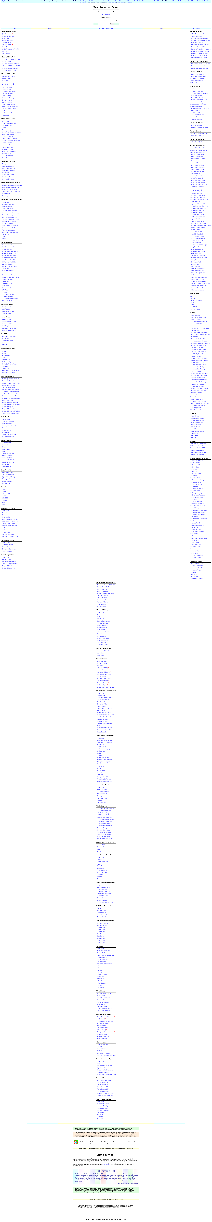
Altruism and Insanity (8, 83)
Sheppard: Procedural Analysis (11, 411)
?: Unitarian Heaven (196, 546)
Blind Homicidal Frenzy (104, 887)
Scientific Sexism (7, 102)
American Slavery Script (104, 993)
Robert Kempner (7, 423)
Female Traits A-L (102, 597)
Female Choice (101, 706)
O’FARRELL (73, 1123)
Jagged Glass (101, 864)
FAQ (15, 28)
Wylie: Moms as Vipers (197, 450)
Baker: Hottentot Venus (197, 165)
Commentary (102, 604)
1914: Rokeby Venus (105, 823)
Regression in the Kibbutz (104, 727)
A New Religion (6, 430)
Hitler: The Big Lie (195, 242)
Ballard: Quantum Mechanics (10, 378)
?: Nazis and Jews (195, 529)
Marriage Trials (101, 670)
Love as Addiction (102, 746)
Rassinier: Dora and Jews (198, 349)
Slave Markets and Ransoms (105, 1017)
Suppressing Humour (103, 644)
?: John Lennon (195, 521)
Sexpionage (100, 868)
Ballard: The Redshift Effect (10, 381)
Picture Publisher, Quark (9, 70)
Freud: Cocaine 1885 (103, 1084)
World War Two (101, 847)
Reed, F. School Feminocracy (199, 360)
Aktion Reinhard (195, 110)
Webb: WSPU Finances (104, 834)
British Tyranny (128, 0)
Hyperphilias (100, 744)
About (98, 885)
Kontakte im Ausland (196, 97)
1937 (110, 955)
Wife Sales (129, 2)
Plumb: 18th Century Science (199, 339)
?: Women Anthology (196, 555)
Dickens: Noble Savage (197, 214)
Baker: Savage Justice (197, 169)
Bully (5, 528)
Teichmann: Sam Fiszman (198, 401)
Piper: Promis (194, 336)
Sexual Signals (101, 606)
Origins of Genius (102, 721)
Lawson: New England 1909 (105, 1095)
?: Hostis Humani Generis (198, 506)
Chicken (4, 515)
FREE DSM (109, 28)
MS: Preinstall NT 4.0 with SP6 (11, 66)
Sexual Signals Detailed (10, 210)
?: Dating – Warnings (196, 493)
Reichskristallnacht (196, 102)
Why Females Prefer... (8, 294)
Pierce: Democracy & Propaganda (200, 334)
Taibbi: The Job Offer (196, 399)
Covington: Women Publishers (199, 199)
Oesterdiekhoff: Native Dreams (11, 396)
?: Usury (192, 549)
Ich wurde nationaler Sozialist (199, 93)
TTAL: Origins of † (195, 407)
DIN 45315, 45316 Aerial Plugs (11, 59)
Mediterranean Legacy (103, 749)
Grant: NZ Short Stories (197, 234)
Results (99, 851)
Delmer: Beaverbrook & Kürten (199, 206)
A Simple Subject (7, 432)
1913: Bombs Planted (104, 817)
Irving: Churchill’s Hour (197, 249)
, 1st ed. (8, 134)
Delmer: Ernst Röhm (196, 212)
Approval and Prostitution (104, 651)
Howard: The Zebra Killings (198, 245)
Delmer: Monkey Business (198, 208)
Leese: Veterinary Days (197, 270)
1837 (105, 963)
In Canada (100, 968)
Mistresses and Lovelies (104, 674)
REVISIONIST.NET (138, 1123)
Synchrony (100, 774)
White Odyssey (192, 0)
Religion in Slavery (102, 1034)
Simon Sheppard (106, 1164)
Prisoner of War (101, 910)
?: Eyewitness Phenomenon (198, 495)
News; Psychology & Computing (11, 132)
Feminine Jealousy (102, 667)
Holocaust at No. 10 (196, 568)
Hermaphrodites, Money (104, 712)
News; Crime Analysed (8, 174)
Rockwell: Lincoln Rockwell (198, 375)
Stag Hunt (7, 532)
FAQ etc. (4, 272)
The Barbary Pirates (103, 1002)
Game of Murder (101, 634)
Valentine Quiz (194, 435)
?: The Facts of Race (196, 497)
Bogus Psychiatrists (196, 300)
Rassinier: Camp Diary (197, 347)
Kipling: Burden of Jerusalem (198, 257)
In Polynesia (100, 987)
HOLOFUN (196, 28)
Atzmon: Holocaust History (198, 163)
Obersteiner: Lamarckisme (198, 78)
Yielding (99, 876)
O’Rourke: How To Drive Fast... (199, 328)
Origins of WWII (6, 313)
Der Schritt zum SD (196, 95)
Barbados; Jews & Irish (103, 1000)
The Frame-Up (6, 419)
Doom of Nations (102, 1119)
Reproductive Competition (104, 730)
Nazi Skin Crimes (7, 324)
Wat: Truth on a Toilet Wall (198, 443)
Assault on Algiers (102, 1038)
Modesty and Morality (8, 311)
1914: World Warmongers (105, 825)
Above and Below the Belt (104, 740)
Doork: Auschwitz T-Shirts (198, 217)
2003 (113, 955)
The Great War (101, 844)
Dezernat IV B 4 (195, 112)
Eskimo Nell (5, 368)
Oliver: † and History (196, 324)
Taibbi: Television (195, 397)
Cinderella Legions (102, 861)
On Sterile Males (102, 1051)
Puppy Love (100, 766)
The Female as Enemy (8, 275)
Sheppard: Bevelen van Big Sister (200, 64)
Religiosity (100, 1114)
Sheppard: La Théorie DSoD (198, 55)
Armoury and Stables (103, 1023)
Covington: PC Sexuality (197, 197)
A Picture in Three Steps (9, 336)
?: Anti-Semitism (195, 462)
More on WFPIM (8, 296)
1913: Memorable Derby (105, 819)
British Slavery (101, 995)
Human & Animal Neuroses (105, 1070)
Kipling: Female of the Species (199, 260)
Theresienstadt (101, 912)
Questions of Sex (112, 2)
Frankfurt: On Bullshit (196, 232)
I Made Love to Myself (196, 422)
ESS (98, 614)
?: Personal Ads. (195, 536)
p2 (12, 123)
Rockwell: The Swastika (197, 377)
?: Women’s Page (195, 557)
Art (191, 296)
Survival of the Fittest (103, 1104)
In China (99, 970)
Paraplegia (100, 755)
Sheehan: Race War (196, 392)
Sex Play (99, 768)
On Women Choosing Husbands (106, 1055)
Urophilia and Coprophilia (104, 781)
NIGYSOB (5, 498)
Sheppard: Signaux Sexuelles (199, 53)
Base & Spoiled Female (10, 232)
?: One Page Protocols (197, 531)
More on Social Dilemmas (9, 525)
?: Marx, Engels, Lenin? (197, 525)
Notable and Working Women (105, 687)
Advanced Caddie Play (8, 460)
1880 (109, 963)
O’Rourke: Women (195, 330)
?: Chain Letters (195, 478)
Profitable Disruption (103, 623)
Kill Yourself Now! (7, 283)
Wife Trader (193, 437)
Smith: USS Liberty (196, 395)
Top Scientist (5, 115)
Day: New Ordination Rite (197, 204)
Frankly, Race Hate (102, 917)
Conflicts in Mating (7, 544)
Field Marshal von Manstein (105, 902)
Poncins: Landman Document (199, 341)
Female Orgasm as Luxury (104, 708)
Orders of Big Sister (7, 288)
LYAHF (4, 496)
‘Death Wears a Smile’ (103, 915)
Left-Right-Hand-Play (8, 462)
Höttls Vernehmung (196, 119)
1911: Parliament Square (106, 813)
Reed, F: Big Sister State (197, 354)
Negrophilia (5, 285)
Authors (4, 353)
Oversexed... (100, 874)
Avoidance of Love (7, 472)
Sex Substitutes (7, 223)
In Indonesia (100, 976)
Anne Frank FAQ (7, 249)
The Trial (4, 343)
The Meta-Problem (7, 93)
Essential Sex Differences (10, 219)
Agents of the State (7, 153)
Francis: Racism (195, 229)
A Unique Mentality (102, 1106)
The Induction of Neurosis (10, 213)
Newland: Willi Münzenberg (198, 321)
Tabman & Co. (194, 433)
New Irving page (182, 0)
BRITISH (50, 28)
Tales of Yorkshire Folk (8, 142)
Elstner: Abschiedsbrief (197, 74)
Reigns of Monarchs (103, 1036)
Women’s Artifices (102, 663)
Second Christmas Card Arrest (11, 140)
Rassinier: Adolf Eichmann (198, 351)
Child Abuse (5, 268)
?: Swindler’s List (195, 544)
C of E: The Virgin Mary (197, 191)
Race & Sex (157, 0)
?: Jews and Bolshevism (197, 514)
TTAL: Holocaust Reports (197, 405)
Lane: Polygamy (195, 266)
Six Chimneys (194, 576)
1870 (107, 963)
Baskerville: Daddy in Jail (197, 180)
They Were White (102, 1006)
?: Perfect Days (194, 533)
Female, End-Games (103, 632)
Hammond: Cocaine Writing (105, 1093)
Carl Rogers (100, 796)
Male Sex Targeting (102, 719)
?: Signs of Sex (194, 540)
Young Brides (120, 2)
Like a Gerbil (100, 653)
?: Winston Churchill (196, 484)
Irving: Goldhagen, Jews (197, 251)
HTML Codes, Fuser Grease (10, 68)
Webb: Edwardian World (104, 832)
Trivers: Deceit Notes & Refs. (10, 413)
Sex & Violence (6, 158)
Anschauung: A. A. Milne (104, 1080)
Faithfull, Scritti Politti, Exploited (11, 191)
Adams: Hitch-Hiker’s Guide (198, 148)
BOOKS (101, 28)
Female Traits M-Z (102, 600)
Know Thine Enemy (7, 155)
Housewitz (193, 572)
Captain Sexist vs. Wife (197, 420)
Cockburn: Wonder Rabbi (197, 195)
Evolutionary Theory (103, 704)
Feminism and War (7, 147)
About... (4, 351)
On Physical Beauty (102, 1044)
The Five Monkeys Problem (10, 85)
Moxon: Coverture (195, 319)
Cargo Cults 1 (101, 940)
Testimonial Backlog (8, 98)
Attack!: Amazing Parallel (197, 158)
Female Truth (101, 710)
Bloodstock (100, 665)
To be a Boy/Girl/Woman (104, 779)
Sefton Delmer (6, 338)
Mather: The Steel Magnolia (198, 277)
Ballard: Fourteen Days (197, 171)
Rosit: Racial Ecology (8, 400)
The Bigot (193, 298)
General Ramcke (102, 900)
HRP (106, 1123)
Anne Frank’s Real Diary (9, 253)
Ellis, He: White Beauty (8, 387)
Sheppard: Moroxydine (8, 409)
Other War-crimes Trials (104, 891)
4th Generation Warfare (8, 76)
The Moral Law (101, 802)
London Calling (6, 95)
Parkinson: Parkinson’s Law (198, 332)
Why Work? (5, 172)
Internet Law (5, 281)
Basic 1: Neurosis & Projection (106, 584)
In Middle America (102, 957)
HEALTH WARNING (106, 14)
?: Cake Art (193, 475)
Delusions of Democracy (9, 149)
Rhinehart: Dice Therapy (197, 369)
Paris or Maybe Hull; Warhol (10, 189)
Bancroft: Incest (194, 173)
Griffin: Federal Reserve (197, 236)
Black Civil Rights (102, 793)
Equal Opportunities (7, 270)
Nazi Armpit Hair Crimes (9, 321)
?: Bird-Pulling (194, 467)
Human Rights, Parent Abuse (10, 277)
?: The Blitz (193, 469)
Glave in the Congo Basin (104, 953)
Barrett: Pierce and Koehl (197, 178)
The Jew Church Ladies (9, 108)
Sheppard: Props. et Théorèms (199, 47)
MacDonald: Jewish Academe (10, 394)
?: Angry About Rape (196, 460)
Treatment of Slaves (102, 1027)
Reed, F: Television (196, 356)
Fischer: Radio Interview (197, 227)
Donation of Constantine (9, 434)
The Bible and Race (8, 307)
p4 (15, 123)
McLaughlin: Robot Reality (198, 281)
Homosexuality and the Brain (105, 714)
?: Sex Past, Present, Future (198, 538)
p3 (14, 123)
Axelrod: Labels (6, 559)
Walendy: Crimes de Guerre (198, 57)
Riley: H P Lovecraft (196, 371)
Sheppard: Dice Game (8, 566)
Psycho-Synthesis (7, 455)
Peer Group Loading (9, 221)
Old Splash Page (7, 362)
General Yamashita (102, 898)
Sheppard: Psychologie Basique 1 (200, 49)
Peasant (4, 500)
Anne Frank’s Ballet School (10, 251)
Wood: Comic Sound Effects (198, 448)
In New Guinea (101, 981)
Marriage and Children (103, 672)
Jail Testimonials (7, 125)
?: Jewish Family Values (197, 512)
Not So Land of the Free (9, 168)
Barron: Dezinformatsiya (197, 182)
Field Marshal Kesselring (104, 893)
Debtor (4, 491)
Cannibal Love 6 (101, 938)
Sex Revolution (101, 770)
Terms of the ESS (7, 551)
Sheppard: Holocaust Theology (11, 404)
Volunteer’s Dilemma (8, 534)
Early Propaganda (102, 889)
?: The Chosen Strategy (197, 480)
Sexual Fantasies (102, 732)
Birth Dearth (137, 0)
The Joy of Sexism (195, 424)
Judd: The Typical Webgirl (198, 255)
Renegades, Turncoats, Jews (105, 1032)
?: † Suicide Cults (195, 482)
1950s (107, 981)
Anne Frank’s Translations (9, 260)
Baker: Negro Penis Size (197, 167)
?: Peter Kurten (194, 516)
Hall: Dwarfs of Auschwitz (197, 238)
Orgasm (99, 753)
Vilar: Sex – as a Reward (197, 410)
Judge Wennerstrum (8, 421)
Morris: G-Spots (195, 315)
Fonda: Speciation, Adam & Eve (11, 389)
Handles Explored (102, 627)
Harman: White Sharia (196, 240)
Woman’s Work (101, 866)
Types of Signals (7, 208)
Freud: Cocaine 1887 (103, 1089)
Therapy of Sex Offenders (104, 777)
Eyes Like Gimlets (7, 481)
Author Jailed (8, 123)
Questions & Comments (11, 298)
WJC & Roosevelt (7, 345)
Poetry (192, 304)
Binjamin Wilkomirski (8, 436)
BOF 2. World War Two (8, 264)
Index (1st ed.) (6, 234)
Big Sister (4, 0)
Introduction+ (5, 557)
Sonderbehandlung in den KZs (199, 108)
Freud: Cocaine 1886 (103, 1087)
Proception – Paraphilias (104, 762)
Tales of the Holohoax (196, 578)
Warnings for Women (8, 479)
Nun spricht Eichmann (196, 91)
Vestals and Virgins (102, 683)
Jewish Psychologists (103, 798)
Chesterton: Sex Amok (197, 186)
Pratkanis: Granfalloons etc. (198, 345)
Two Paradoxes (101, 642)
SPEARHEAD (169, 1123)
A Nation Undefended (8, 36)
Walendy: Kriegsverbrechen (198, 83)
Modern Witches (119, 0)
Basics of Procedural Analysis (105, 593)
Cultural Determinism (103, 699)
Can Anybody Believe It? (9, 426)
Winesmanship (6, 466)
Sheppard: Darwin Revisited (10, 402)
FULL (108, 625)
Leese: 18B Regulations (197, 272)
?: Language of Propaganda (198, 518)
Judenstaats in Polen (196, 106)
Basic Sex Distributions (9, 217)
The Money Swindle (8, 177)
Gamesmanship (6, 442)
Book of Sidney (194, 416)
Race (98, 616)
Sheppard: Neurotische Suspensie (200, 66)
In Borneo (100, 966)
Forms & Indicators (8, 230)
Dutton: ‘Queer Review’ (8, 385)
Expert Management (8, 453)
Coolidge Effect (101, 695)
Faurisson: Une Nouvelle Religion (200, 40)
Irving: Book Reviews (196, 247)
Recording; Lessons (8, 196)
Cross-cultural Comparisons (105, 697)
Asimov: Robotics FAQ (197, 156)
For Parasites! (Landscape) (10, 106)
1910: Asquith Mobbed (105, 810)
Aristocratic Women (102, 661)
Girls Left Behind (102, 870)
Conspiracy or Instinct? (103, 1110)
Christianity (100, 1116)
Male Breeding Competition (11, 225)
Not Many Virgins (102, 685)
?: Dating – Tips (195, 490)
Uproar (4, 504)
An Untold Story (101, 1004)
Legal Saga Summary (8, 166)
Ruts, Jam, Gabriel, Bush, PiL (10, 187)
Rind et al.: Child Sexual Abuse (11, 398)
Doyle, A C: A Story (195, 219)
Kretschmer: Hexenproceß (198, 76)
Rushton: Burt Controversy (198, 382)
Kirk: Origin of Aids (195, 262)
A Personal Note (6, 319)
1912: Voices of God (104, 815)
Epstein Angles (6, 89)
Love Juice (5, 127)
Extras (4, 238)
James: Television (195, 253)
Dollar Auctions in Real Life (10, 519)
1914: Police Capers (104, 821)
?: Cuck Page (194, 486)
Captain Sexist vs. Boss (197, 418)
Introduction (5, 202)
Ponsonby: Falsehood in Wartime (200, 343)
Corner (4, 489)
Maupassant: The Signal (197, 279)
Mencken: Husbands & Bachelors (200, 283)
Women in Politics (102, 676)
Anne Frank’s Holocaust (9, 257)
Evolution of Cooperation (9, 549)
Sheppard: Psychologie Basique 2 (200, 51)
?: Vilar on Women (195, 551)
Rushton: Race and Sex (197, 384)
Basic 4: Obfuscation (103, 591)
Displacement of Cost (9, 204)
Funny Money (6, 53)
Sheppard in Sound (7, 40)
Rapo (3, 502)
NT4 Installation (6, 61)
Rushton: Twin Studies (197, 386)
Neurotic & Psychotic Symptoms (106, 1074)
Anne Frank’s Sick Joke (9, 255)
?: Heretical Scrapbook (197, 503)
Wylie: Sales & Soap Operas (198, 452)
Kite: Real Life (194, 264)
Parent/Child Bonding (103, 757)
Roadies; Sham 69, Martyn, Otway (12, 185)
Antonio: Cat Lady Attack (197, 152)
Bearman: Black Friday (103, 830)
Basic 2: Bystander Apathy (104, 587)
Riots (98, 849)
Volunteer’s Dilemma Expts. (10, 536)
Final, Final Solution (198, 565)
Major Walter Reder (102, 896)
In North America (102, 959)
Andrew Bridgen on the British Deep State (89, 0)
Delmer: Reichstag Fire (197, 210)
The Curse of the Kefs (196, 563)
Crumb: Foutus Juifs (196, 36)
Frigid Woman (6, 493)
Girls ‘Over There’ (102, 872)
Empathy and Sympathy (9, 91)
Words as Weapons (7, 130)
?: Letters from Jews (196, 523)
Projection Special (102, 640)
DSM (3, 357)
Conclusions (5, 428)
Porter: (196, 42)
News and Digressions (8, 179)
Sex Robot (200, 0)
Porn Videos (194, 429)
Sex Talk (99, 772)
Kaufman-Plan (194, 117)
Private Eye (193, 574)
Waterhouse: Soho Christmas (199, 446)
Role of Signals (7, 215)
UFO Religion (6, 290)
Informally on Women (8, 279)
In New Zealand (101, 983)
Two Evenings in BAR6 (9, 228)
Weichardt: (8, 372)
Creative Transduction (103, 621)
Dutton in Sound (6, 42)
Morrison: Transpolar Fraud (198, 317)
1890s (111, 963)
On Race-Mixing (101, 1049)
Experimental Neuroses (104, 1068)
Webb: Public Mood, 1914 (104, 838)
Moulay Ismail (101, 1019)
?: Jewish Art (194, 508)
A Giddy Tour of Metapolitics (10, 151)
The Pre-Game (6, 445)
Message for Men (7, 145)
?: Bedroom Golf (195, 465)
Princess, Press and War (104, 678)
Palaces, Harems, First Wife (105, 1021)
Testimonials (5, 366)
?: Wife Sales (194, 553)
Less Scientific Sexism (8, 104)
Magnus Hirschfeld (102, 789)
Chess (4, 447)
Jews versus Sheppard (8, 170)
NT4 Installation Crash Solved (10, 64)
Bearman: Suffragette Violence (106, 828)
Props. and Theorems (103, 602)
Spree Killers (5, 121)
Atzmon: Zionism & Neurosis (198, 161)
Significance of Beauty (8, 477)
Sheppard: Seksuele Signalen (199, 68)
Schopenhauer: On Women (198, 390)
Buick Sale (5, 512)
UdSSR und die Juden (197, 115)
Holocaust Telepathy (196, 570)
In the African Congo (103, 955)
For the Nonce (6, 47)
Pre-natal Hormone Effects (104, 723)
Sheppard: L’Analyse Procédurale (200, 44)
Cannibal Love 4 (101, 934)
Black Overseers (101, 1025)
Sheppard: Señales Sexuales (199, 127)
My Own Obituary (7, 44)
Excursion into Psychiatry (104, 1065)
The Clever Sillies (7, 87)
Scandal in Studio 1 (7, 194)
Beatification (7, 111)
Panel (192, 302)
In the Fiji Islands (102, 974)
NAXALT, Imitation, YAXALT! (10, 49)
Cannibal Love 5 (101, 936)
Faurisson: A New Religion (198, 223)
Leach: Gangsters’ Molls (197, 268)
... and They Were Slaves (104, 1008)
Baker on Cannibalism (103, 950)
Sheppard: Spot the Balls (9, 568)
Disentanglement (7, 483)
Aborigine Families (102, 923)
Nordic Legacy (101, 751)
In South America (102, 961)
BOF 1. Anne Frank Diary (9, 262)
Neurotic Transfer (102, 625)
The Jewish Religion (103, 1108)
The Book (100, 908)
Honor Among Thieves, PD (10, 521)
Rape (98, 725)
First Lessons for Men (8, 474)
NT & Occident (101, 629)
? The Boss (193, 471)
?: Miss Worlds (194, 527)
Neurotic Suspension (103, 638)
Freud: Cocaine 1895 (103, 1091)
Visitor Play (5, 451)
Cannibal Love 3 (101, 931)
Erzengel (4, 164)
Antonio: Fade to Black (197, 154)
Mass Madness (6, 78)
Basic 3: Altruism (102, 589)
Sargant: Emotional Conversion (199, 388)
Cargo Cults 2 (101, 942)
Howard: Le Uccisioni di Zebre (199, 133)
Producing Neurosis (102, 1072)
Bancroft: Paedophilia (196, 176)
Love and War (101, 859)
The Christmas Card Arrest (9, 138)
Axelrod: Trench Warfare (9, 561)
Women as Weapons (8, 136)
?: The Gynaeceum (196, 501)
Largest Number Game (8, 523)
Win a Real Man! (7, 300)
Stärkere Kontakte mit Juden (198, 99)
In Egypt (99, 972)
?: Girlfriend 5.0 (194, 499)
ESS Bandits (100, 619)
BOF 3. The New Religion (9, 266)
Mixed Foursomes (7, 457)
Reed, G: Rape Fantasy (197, 362)
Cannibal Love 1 (101, 927)
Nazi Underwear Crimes (9, 328)
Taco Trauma (100, 655)
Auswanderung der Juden (198, 104)
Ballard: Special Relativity (9, 383)
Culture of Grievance (147, 0)
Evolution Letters (7, 100)
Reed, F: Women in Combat (198, 358)
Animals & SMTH (102, 636)
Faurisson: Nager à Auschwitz (199, 38)
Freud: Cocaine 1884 (103, 1082)
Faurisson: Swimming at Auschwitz (200, 225)
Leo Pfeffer (100, 800)
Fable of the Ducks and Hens (10, 370)
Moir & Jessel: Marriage (197, 290)
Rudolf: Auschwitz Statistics (198, 379)
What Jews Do (6, 292)
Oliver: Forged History (196, 326)
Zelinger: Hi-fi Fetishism (197, 454)
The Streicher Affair (102, 680)
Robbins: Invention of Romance (199, 373)
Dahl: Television (195, 201)
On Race (99, 1046)
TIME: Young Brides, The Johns (199, 403)
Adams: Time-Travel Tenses (198, 150)
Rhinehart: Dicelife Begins (198, 367)
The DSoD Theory (102, 595)
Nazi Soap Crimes (7, 326)
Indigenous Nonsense (107, 0)
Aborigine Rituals (102, 925)
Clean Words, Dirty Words (104, 742)
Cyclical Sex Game (7, 547)
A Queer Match (6, 449)
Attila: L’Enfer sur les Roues (198, 34)
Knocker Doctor (195, 427)
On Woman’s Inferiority (103, 1053)
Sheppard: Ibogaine (7, 406)
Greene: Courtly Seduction (9, 563)
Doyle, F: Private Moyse (197, 221)
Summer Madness (195, 309)
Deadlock (6, 530)
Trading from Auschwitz (103, 1010)
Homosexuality (7, 206)
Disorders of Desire (102, 702)
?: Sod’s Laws (194, 542)
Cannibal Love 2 (101, 929)
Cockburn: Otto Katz (196, 193)
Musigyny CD (6, 359)
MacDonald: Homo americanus (199, 275)
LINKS (161, 28)
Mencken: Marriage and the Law (199, 285)
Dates (3, 236)
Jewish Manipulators (103, 791)
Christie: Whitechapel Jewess (199, 189)
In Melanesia (100, 978)
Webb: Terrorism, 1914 (103, 836)
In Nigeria (100, 985)
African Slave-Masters (103, 998)
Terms (98, 1063)
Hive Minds (5, 80)
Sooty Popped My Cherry (197, 431)
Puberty (99, 764)
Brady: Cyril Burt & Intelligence (199, 184)
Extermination (101, 1112)
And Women (5, 464)
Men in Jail (5, 51)
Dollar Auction (6, 517)
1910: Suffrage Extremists (106, 808)
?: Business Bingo (195, 473)
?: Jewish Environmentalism (198, 510)
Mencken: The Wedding (197, 288)
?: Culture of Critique (196, 488)
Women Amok (8, 113)
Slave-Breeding (101, 1029)
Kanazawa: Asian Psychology (10, 391)
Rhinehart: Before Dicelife (198, 364)
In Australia (100, 963)
